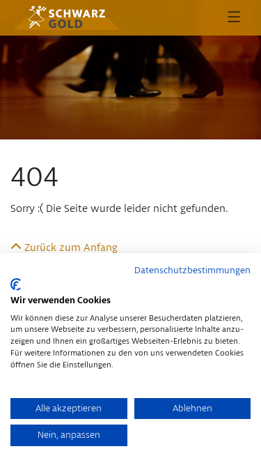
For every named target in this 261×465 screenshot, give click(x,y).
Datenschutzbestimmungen (192, 270)
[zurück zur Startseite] (66, 18)
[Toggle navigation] (234, 17)
